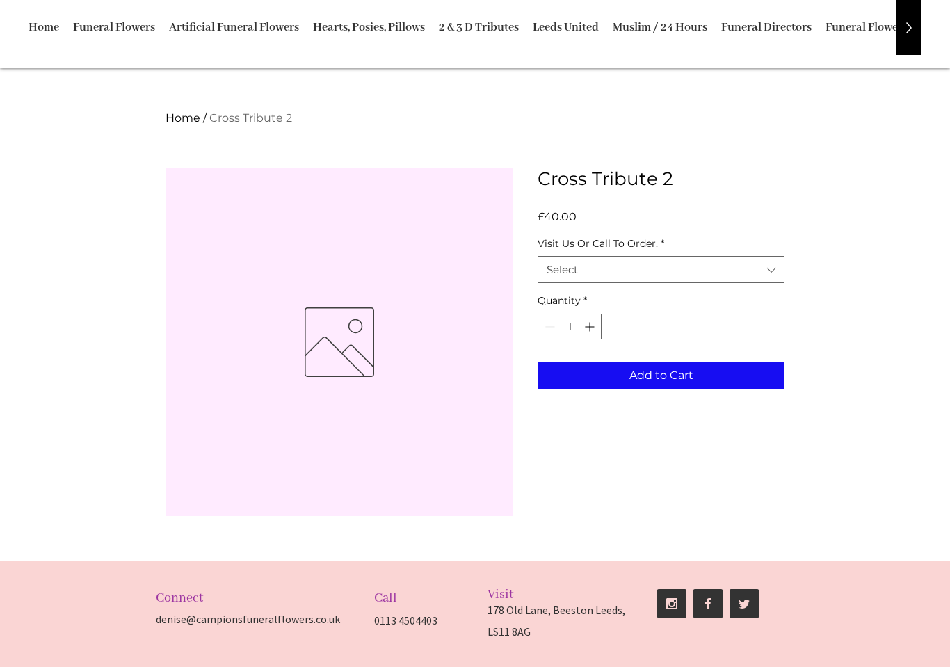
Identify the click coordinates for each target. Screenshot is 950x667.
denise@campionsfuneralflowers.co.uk (248, 619)
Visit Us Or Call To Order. (601, 243)
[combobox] (661, 269)
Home (183, 117)
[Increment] (590, 326)
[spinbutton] (569, 326)
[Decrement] (548, 326)
